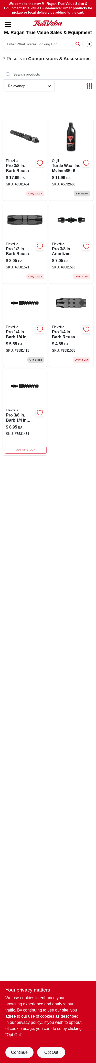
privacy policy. (29, 1022)
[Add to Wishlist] (40, 163)
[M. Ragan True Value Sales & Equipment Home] (48, 23)
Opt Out (51, 1052)
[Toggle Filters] (89, 86)
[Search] (78, 43)
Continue (19, 1052)
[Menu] (8, 24)
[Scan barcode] (89, 44)
